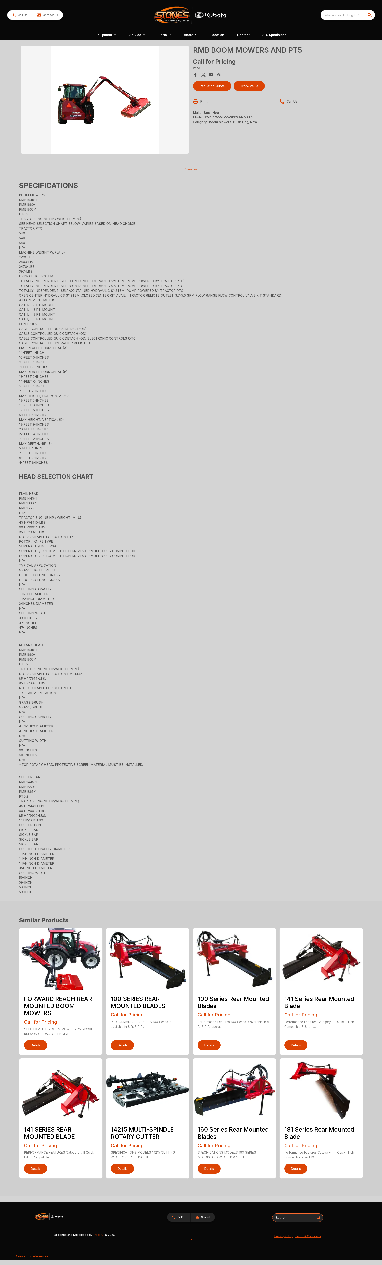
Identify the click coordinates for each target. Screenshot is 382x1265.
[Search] (318, 1217)
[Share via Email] (211, 74)
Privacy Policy (283, 1236)
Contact (243, 35)
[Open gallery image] (105, 100)
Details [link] (36, 1045)
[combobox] (348, 15)
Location (217, 35)
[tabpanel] (105, 100)
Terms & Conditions (308, 1236)
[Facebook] (191, 1241)
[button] (19, 15)
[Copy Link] (219, 74)
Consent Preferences (32, 1256)
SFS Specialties (274, 35)
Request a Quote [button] (212, 86)
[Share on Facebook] (195, 74)
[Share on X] (203, 74)
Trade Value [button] (249, 86)
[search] (370, 15)
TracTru (98, 1234)
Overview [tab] (191, 169)
